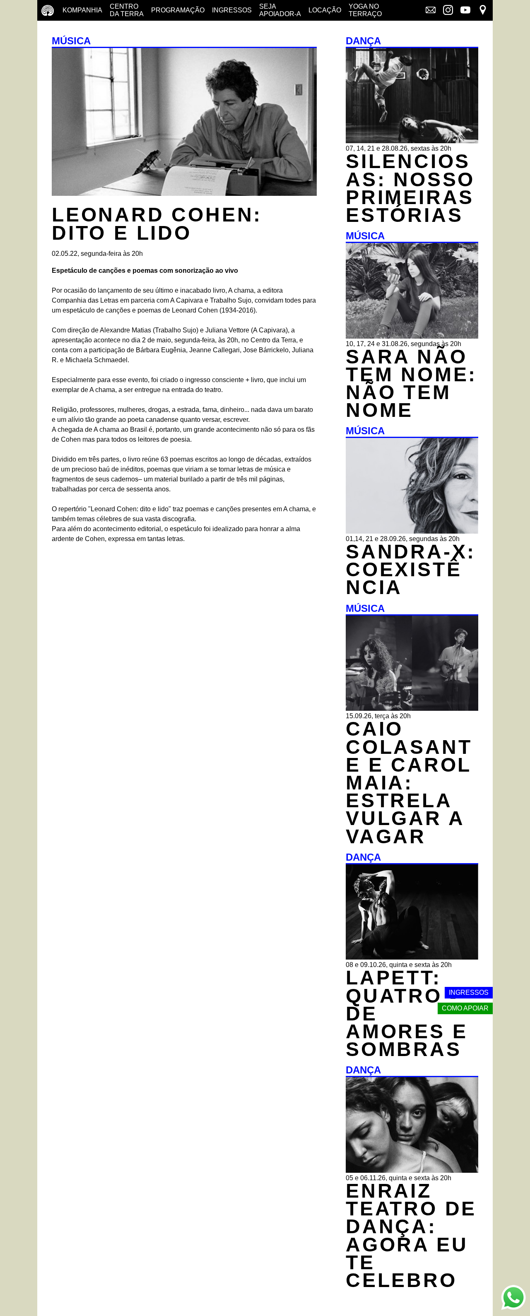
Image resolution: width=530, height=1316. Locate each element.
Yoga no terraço (365, 10)
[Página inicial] (47, 10)
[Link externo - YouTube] (465, 10)
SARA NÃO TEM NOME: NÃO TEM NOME (411, 383)
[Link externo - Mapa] (483, 10)
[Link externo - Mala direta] (430, 10)
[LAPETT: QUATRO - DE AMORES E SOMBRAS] (412, 957)
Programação (178, 10)
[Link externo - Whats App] (513, 1298)
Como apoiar (465, 1008)
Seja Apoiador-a (280, 10)
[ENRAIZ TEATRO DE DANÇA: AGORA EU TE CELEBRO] (412, 1170)
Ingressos (232, 10)
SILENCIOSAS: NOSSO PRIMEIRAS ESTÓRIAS (410, 188)
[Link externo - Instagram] (448, 10)
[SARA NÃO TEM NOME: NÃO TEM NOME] (412, 336)
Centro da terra (127, 10)
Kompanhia (82, 10)
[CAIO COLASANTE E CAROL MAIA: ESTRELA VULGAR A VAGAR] (412, 708)
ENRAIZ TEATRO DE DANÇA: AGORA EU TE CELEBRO (411, 1235)
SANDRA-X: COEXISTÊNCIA (411, 569)
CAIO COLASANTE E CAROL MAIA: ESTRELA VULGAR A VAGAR (409, 782)
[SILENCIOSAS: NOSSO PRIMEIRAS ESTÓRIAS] (412, 140)
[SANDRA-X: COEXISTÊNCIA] (412, 531)
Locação (324, 10)
